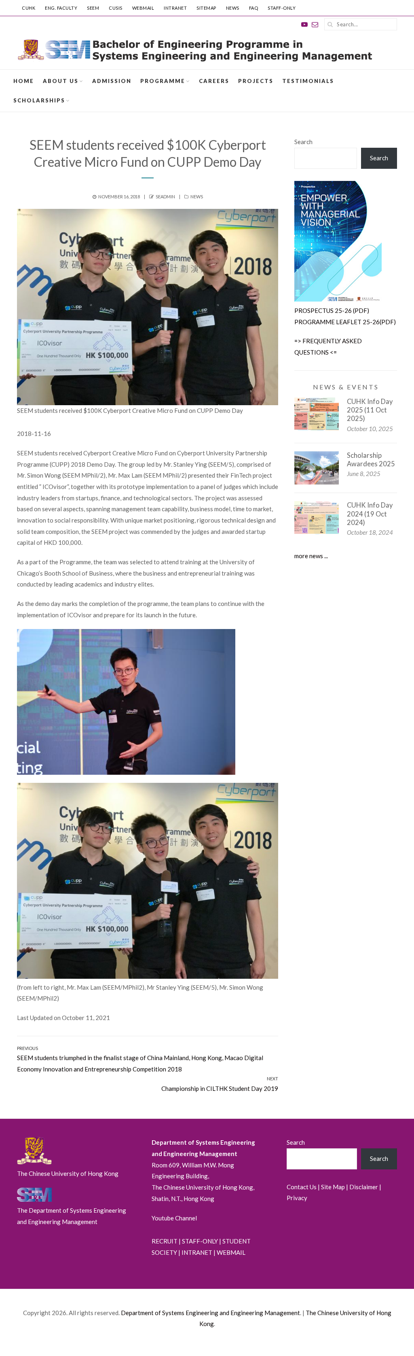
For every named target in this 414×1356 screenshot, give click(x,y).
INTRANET (175, 8)
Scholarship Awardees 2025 (371, 459)
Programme (162, 81)
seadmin (165, 196)
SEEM (93, 8)
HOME (23, 81)
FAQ (253, 8)
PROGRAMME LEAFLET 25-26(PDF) (345, 321)
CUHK (28, 8)
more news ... (311, 555)
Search (303, 141)
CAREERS (214, 81)
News (232, 8)
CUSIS (116, 8)
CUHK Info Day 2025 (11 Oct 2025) (370, 410)
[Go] (330, 24)
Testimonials (308, 81)
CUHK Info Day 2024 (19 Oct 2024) (370, 514)
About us (60, 81)
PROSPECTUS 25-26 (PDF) (331, 310)
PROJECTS (255, 81)
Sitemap (206, 8)
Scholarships (39, 100)
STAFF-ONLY (282, 8)
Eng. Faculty (61, 8)
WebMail (143, 8)
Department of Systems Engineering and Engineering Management (210, 1312)
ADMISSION (111, 81)
